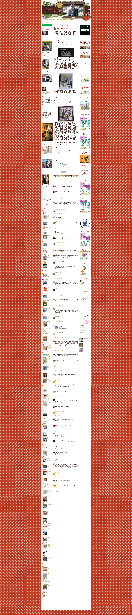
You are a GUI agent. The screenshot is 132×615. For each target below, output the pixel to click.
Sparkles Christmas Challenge (46, 241)
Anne (56, 288)
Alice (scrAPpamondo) (58, 332)
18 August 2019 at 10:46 (60, 481)
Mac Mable (57, 307)
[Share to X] (63, 172)
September (83, 288)
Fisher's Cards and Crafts (47, 321)
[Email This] (61, 172)
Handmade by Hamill (46, 345)
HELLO (44, 591)
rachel (56, 316)
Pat (55, 339)
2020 (82, 284)
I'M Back (48, 287)
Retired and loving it (46, 573)
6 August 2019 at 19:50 (59, 421)
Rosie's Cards (45, 596)
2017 (82, 307)
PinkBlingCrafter (45, 394)
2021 (82, 283)
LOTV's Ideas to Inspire (46, 408)
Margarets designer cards (58, 411)
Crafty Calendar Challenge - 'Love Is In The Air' (49, 276)
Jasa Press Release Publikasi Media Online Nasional (49, 355)
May (83, 301)
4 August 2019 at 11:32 (59, 198)
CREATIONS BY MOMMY (47, 599)
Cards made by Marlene (46, 307)
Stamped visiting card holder (49, 466)
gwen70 (56, 248)
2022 (82, 282)
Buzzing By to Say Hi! (85, 298)
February (83, 304)
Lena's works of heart (46, 464)
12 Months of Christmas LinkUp (49, 316)
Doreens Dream (45, 279)
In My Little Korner (46, 537)
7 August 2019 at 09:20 (59, 429)
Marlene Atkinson (57, 398)
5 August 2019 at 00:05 (59, 356)
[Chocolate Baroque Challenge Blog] (85, 194)
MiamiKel (56, 424)
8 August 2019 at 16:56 (59, 448)
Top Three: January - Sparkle (48, 367)
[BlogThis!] (62, 172)
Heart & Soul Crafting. (46, 401)
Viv (55, 431)
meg (56, 221)
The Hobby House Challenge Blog (46, 580)
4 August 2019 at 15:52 (59, 259)
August (83, 289)
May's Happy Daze (46, 437)
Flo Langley (57, 190)
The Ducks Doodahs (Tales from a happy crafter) (47, 293)
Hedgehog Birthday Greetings (48, 360)
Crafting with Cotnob (61, 375)
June (83, 300)
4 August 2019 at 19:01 (59, 305)
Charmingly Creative (46, 358)
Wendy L (56, 359)
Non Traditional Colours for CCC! (86, 297)
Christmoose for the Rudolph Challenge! (85, 291)
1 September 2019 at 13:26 (60, 489)
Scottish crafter (45, 556)
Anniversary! (83, 294)
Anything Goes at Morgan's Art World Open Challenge (49, 310)
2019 (82, 285)
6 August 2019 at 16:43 (59, 415)
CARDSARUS (45, 263)
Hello (44, 594)
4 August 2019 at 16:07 (59, 269)
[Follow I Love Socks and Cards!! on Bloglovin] (83, 330)
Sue (55, 439)
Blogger (49, 186)
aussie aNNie (57, 352)
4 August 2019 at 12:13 (59, 213)
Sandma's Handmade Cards (59, 242)
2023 (82, 281)
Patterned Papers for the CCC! (85, 293)
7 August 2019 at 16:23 (59, 436)
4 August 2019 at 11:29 (59, 187)
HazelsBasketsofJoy (46, 431)
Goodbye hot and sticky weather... (49, 446)
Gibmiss (56, 323)
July (82, 299)
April (83, 302)
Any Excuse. (49, 402)
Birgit (56, 254)
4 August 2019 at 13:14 (59, 218)
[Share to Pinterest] (65, 172)
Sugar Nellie (45, 489)
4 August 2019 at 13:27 (59, 226)
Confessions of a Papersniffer (45, 451)
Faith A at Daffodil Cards (58, 261)
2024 (82, 280)
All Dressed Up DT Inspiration (49, 459)
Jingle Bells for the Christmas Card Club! (86, 344)
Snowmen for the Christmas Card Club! (86, 339)
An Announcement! (49, 552)
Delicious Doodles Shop (46, 550)
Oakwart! (83, 292)
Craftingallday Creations (47, 378)
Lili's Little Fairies (46, 352)
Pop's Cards (45, 483)
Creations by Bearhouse (46, 424)
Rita (56, 365)
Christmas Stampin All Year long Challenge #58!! (49, 527)
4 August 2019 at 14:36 (59, 251)
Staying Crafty (45, 566)
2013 (82, 310)
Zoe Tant (56, 228)
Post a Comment (55, 491)
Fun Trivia (44, 212)
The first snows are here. (48, 575)
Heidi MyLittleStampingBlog (59, 209)
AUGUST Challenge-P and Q (49, 251)
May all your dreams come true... (49, 380)
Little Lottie (49, 504)
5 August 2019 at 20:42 (59, 402)
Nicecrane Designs (46, 543)
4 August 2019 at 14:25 (59, 246)
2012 (82, 311)
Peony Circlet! (84, 295)
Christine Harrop (57, 380)
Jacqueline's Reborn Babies (47, 517)
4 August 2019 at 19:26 (59, 313)
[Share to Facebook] (64, 172)
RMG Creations (45, 331)
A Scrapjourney (45, 336)
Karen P (56, 484)
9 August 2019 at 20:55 (59, 460)
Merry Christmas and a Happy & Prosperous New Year (46, 333)
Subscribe (85, 32)
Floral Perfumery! (85, 348)
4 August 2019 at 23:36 (59, 350)
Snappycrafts (45, 470)
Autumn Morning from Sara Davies (49, 479)
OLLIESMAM (45, 273)
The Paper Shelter (46, 270)
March (83, 303)
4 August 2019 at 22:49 (59, 337)
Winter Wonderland (46, 327)
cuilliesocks (45, 91)
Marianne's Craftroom (46, 342)
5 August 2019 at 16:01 (59, 396)
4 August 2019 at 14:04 (59, 233)
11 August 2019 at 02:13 (60, 470)
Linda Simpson (57, 272)
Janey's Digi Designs (46, 584)
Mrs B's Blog (45, 214)
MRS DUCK (57, 472)
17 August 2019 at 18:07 (60, 476)
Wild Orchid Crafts (46, 418)
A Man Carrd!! (49, 412)
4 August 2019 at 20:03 (59, 321)
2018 (82, 306)
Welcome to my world (46, 496)
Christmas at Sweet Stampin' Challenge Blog (47, 365)
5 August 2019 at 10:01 (59, 387)
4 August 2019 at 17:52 (59, 295)
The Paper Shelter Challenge (48, 485)
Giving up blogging (46, 343)
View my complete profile (45, 117)
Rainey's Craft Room (58, 390)
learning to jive (45, 372)
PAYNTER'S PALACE (46, 590)
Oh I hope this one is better (47, 593)
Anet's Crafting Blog (46, 255)
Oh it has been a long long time (49, 558)
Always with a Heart (46, 234)
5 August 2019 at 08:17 (59, 370)
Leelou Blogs (68, 609)
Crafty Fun (45, 457)
